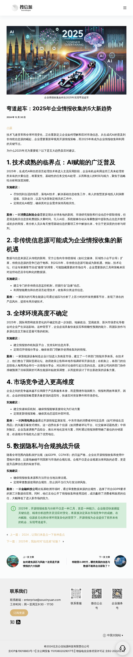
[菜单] (124, 7)
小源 (9, 128)
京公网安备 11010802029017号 (55, 651)
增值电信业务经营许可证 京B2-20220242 (100, 651)
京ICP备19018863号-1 (21, 651)
